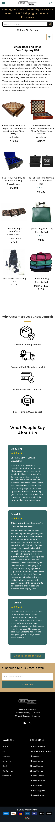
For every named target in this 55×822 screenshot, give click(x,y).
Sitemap (6, 775)
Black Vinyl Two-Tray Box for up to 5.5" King (14, 179)
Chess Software (37, 746)
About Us (6, 761)
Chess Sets (35, 756)
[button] (49, 37)
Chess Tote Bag (41, 278)
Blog (4, 766)
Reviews (6, 756)
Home (5, 746)
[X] (30, 723)
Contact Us (7, 771)
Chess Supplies (37, 790)
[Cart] (51, 3)
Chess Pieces (36, 761)
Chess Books (36, 785)
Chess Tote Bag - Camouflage (14, 229)
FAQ (4, 751)
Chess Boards (36, 766)
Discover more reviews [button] (27, 655)
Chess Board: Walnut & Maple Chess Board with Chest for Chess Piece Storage (14, 129)
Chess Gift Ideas (38, 795)
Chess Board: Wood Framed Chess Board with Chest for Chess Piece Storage (41, 129)
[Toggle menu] (3, 3)
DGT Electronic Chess (40, 751)
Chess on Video (37, 780)
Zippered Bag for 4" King (41, 228)
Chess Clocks (36, 771)
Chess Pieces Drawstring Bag (14, 279)
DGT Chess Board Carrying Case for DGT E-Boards (41, 179)
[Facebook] (24, 723)
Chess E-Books (37, 775)
